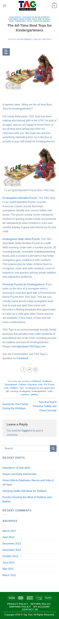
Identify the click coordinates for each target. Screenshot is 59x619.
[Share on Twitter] (29, 369)
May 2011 (8, 568)
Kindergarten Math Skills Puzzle (21, 239)
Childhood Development (35, 17)
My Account (41, 606)
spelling (34, 394)
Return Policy (41, 604)
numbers (25, 394)
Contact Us (30, 609)
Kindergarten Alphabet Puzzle (19, 198)
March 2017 (9, 531)
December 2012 (11, 543)
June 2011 (8, 562)
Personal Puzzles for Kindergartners (23, 284)
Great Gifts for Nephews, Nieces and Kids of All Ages (27, 482)
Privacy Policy (17, 604)
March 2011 (9, 575)
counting (14, 391)
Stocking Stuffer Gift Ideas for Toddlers (24, 491)
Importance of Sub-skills (16, 467)
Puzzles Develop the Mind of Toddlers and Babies (26, 499)
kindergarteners (39, 391)
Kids (34, 19)
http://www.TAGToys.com (31, 346)
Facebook (22, 358)
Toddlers (20, 21)
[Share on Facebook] (23, 369)
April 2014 (8, 537)
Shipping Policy (20, 606)
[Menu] (4, 6)
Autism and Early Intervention (19, 474)
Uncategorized (41, 21)
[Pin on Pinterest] (35, 369)
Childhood (15, 17)
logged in (27, 430)
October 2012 (10, 556)
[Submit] (53, 448)
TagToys (46, 39)
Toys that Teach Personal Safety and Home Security (45, 406)
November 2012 (11, 550)
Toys (29, 21)
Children (13, 19)
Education (25, 19)
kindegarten (25, 391)
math (50, 391)
